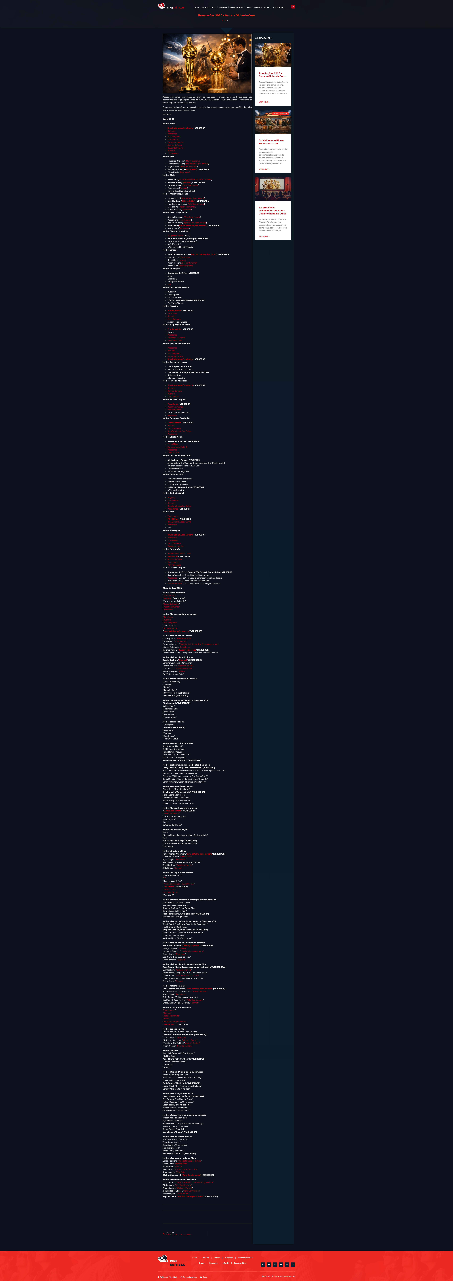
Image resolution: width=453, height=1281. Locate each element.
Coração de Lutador (176, 338)
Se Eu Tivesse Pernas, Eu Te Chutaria (195, 180)
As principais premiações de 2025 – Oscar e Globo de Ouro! (272, 210)
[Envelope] (287, 1264)
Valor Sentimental (175, 142)
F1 (164, 878)
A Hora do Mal (188, 201)
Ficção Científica (236, 7)
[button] (293, 6)
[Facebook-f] (263, 1264)
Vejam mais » (264, 102)
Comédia (204, 7)
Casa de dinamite (171, 1016)
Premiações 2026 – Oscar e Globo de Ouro (272, 75)
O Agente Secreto (175, 148)
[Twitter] (269, 1264)
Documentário (279, 7)
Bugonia (171, 151)
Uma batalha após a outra (176, 631)
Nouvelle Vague (170, 628)
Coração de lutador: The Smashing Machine (199, 644)
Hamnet (171, 131)
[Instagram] (275, 1264)
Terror (213, 7)
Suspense (223, 7)
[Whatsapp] (293, 1264)
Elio (169, 284)
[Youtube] (281, 1264)
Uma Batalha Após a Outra (180, 128)
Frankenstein (173, 139)
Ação (197, 7)
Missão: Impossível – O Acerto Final (179, 884)
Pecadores (172, 134)
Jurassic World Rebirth (177, 447)
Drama (248, 7)
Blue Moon (184, 172)
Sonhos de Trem (175, 145)
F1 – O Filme (173, 153)
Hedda (182, 671)
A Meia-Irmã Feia (175, 340)
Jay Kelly (182, 948)
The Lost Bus (173, 453)
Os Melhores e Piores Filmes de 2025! (271, 142)
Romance (258, 7)
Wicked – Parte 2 (171, 892)
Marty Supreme (174, 137)
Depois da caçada (184, 668)
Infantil (267, 7)
